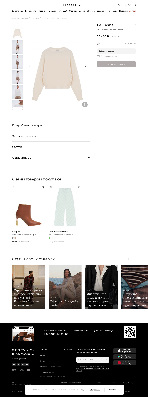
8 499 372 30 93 (23, 350)
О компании (67, 349)
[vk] (14, 364)
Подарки (123, 11)
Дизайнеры (17, 11)
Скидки (52, 11)
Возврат (43, 361)
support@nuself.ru (19, 359)
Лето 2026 (62, 11)
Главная (15, 18)
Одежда (73, 11)
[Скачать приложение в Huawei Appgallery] (124, 362)
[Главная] (74, 5)
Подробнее (95, 390)
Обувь (89, 11)
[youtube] (27, 364)
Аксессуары (100, 11)
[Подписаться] (106, 360)
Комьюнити (31, 11)
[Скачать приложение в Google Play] (124, 356)
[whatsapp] (23, 364)
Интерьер (112, 11)
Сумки (82, 11)
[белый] (98, 43)
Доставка (44, 349)
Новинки (42, 11)
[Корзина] (135, 5)
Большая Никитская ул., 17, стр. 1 (54, 376)
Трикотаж (34, 18)
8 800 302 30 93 (23, 353)
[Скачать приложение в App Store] (124, 350)
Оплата (43, 355)
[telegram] (18, 364)
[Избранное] (129, 5)
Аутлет (132, 11)
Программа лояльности (50, 367)
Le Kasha (105, 25)
